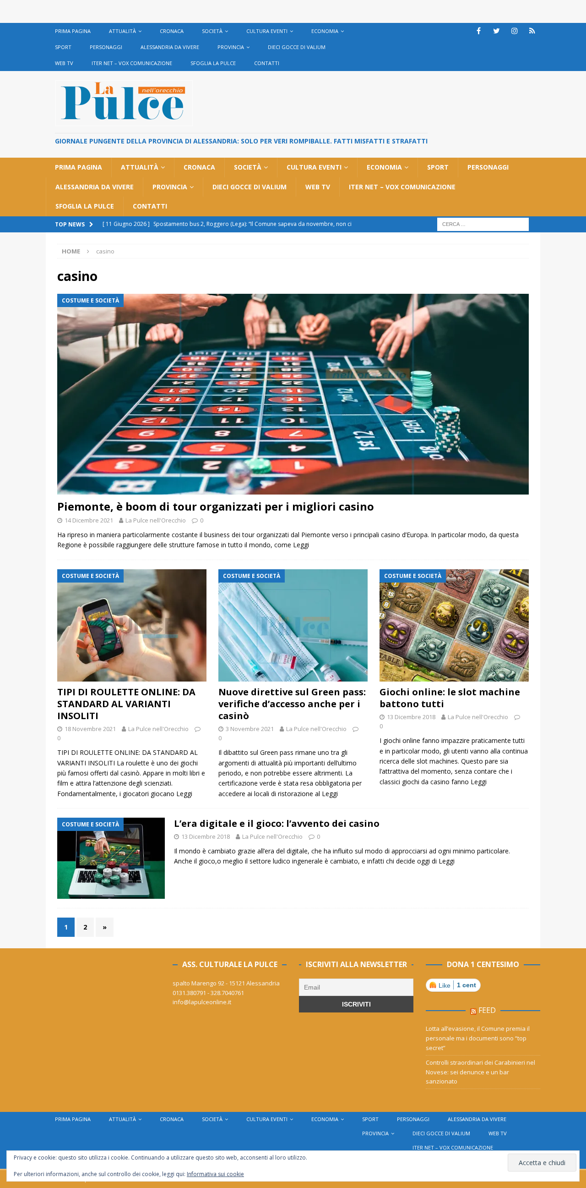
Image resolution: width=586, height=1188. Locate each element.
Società (212, 31)
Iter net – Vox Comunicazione (132, 63)
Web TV (64, 63)
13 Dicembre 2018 (411, 717)
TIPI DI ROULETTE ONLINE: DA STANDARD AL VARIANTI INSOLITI (126, 704)
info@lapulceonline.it (202, 1002)
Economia (324, 31)
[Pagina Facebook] (479, 31)
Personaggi (106, 47)
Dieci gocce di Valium (297, 47)
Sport (63, 47)
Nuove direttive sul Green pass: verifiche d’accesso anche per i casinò (292, 704)
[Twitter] (496, 31)
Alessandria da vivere (170, 47)
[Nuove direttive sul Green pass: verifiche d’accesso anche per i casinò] (293, 625)
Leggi (301, 544)
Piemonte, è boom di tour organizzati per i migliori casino (215, 506)
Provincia (230, 47)
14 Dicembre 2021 (89, 520)
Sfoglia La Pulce (213, 63)
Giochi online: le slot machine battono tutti (450, 698)
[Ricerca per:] (483, 223)
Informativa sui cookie (215, 1174)
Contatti (266, 63)
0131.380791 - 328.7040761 (208, 993)
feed (487, 1010)
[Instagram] (514, 31)
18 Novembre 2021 (90, 729)
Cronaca (172, 31)
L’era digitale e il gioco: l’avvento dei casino (277, 823)
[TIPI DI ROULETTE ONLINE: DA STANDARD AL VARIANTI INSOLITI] (131, 625)
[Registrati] (532, 31)
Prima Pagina (73, 31)
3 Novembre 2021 (250, 729)
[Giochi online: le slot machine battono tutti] (454, 625)
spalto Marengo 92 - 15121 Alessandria (226, 983)
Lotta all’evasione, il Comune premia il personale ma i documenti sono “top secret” (478, 1038)
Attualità (122, 31)
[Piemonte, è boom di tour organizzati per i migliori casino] (293, 394)
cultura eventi (267, 31)
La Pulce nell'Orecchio (155, 520)
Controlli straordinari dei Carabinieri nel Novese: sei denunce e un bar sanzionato (480, 1072)
